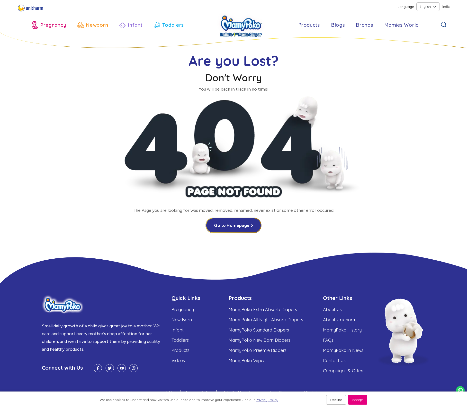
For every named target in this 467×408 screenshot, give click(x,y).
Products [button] (309, 25)
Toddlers (180, 340)
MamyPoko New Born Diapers (259, 340)
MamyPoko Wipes (247, 360)
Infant (177, 330)
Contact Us (334, 360)
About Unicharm (340, 320)
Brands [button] (364, 25)
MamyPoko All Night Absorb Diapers (266, 320)
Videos (178, 360)
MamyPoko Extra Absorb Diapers (263, 309)
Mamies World (401, 25)
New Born (181, 320)
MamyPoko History (342, 330)
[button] (49, 25)
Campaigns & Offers (343, 371)
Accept (357, 400)
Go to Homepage (232, 225)
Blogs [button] (338, 25)
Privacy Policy (267, 400)
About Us (332, 309)
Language (406, 7)
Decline (336, 400)
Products (180, 350)
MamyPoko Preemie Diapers (258, 350)
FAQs (328, 340)
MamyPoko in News (343, 350)
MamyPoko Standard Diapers (259, 330)
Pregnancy (182, 309)
